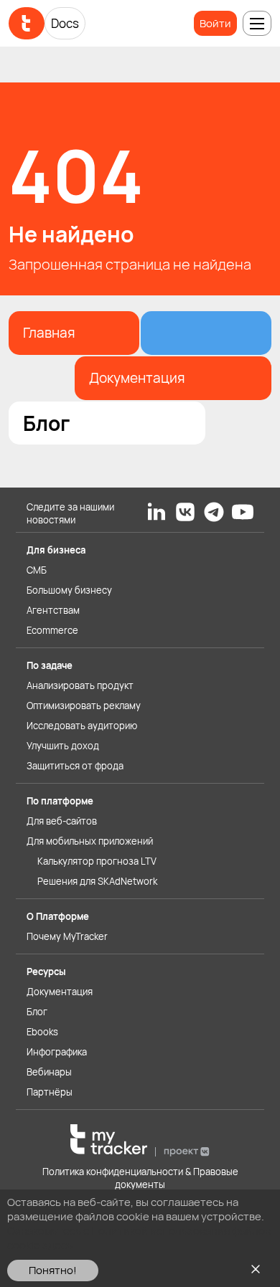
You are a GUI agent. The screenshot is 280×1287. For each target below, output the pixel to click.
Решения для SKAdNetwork (97, 881)
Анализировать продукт (80, 685)
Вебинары (49, 1071)
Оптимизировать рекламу (84, 705)
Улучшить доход (63, 745)
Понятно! (53, 1270)
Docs (65, 23)
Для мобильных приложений (90, 841)
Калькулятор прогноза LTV (97, 861)
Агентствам (53, 610)
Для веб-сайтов (62, 821)
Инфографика (57, 1051)
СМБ (37, 570)
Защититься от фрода (75, 765)
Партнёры (50, 1092)
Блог (37, 1011)
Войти (215, 23)
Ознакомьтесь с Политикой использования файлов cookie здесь (139, 1238)
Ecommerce (52, 630)
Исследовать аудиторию (82, 725)
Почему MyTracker (67, 936)
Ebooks (42, 1031)
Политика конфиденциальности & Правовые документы (140, 1178)
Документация (60, 991)
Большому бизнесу (69, 590)
